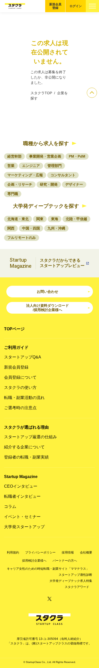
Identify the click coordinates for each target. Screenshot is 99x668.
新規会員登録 (55, 6)
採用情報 (68, 552)
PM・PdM (77, 156)
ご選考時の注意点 (20, 408)
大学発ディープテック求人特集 (71, 581)
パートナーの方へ (65, 560)
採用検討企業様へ (34, 560)
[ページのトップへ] (92, 93)
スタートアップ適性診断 (75, 575)
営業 (10, 166)
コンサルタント (63, 175)
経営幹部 (14, 156)
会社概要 (86, 552)
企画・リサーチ (19, 184)
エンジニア (31, 166)
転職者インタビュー (22, 496)
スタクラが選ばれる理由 (26, 427)
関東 (39, 219)
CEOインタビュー (20, 486)
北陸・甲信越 (76, 219)
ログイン (76, 6)
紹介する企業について (24, 447)
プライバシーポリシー (40, 552)
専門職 (12, 194)
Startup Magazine (21, 476)
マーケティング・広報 (25, 175)
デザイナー (74, 184)
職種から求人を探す (46, 143)
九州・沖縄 (56, 228)
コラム (10, 506)
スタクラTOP (41, 93)
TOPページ (14, 329)
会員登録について (20, 377)
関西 (10, 228)
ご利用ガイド (16, 347)
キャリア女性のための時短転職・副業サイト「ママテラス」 (48, 568)
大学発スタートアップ (24, 527)
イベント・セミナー (22, 516)
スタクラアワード (77, 587)
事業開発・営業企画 (45, 156)
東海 (54, 219)
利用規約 (13, 552)
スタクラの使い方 (20, 387)
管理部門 (54, 166)
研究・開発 (49, 184)
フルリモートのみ (21, 238)
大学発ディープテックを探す (46, 206)
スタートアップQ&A (22, 357)
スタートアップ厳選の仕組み (30, 437)
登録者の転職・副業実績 (26, 457)
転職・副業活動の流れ (24, 397)
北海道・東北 (18, 219)
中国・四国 (31, 228)
